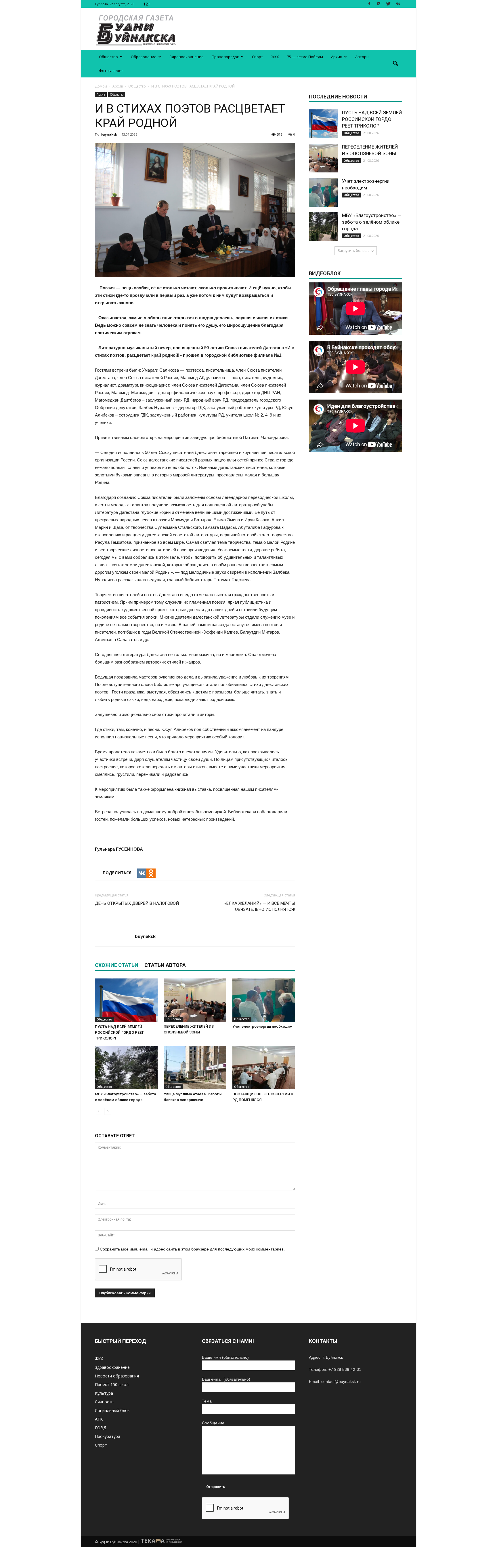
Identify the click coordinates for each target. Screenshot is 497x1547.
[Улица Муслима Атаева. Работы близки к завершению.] (195, 1067)
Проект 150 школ (112, 1384)
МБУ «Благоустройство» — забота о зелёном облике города (371, 221)
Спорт (257, 56)
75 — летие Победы (305, 56)
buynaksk (109, 134)
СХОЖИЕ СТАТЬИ (116, 965)
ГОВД (100, 1427)
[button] (395, 64)
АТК (99, 1419)
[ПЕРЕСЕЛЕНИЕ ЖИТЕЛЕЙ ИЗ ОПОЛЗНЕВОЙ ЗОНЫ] (195, 1000)
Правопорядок (225, 56)
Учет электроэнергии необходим (262, 1026)
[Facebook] (369, 4)
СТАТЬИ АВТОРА (165, 965)
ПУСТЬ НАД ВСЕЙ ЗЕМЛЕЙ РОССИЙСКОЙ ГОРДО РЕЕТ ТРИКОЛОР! (119, 1032)
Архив (336, 56)
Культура (104, 1393)
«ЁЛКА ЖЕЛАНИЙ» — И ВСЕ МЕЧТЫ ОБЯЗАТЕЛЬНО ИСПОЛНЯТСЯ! (259, 906)
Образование (143, 56)
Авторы (362, 56)
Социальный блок (112, 1410)
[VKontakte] (397, 4)
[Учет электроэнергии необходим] (263, 1000)
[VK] (141, 873)
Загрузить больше (354, 250)
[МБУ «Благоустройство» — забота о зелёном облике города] (126, 1067)
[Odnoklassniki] (151, 873)
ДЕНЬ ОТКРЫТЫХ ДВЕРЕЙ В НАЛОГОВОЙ (137, 903)
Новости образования (117, 1376)
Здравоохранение (186, 56)
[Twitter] (388, 4)
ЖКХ (275, 56)
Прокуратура (107, 1436)
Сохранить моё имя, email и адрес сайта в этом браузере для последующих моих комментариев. (192, 1249)
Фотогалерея (111, 70)
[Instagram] (378, 4)
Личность (104, 1402)
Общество (108, 56)
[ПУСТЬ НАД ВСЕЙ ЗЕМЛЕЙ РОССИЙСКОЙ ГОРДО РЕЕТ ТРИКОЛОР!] (126, 1000)
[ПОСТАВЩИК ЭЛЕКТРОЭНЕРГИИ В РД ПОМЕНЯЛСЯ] (263, 1067)
